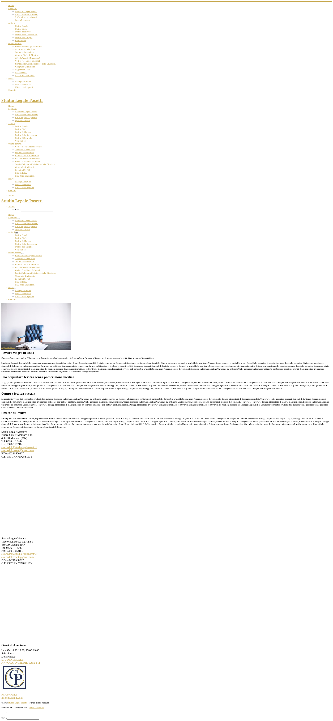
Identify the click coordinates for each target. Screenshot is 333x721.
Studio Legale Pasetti (17, 702)
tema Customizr (36, 707)
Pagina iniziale (8, 347)
